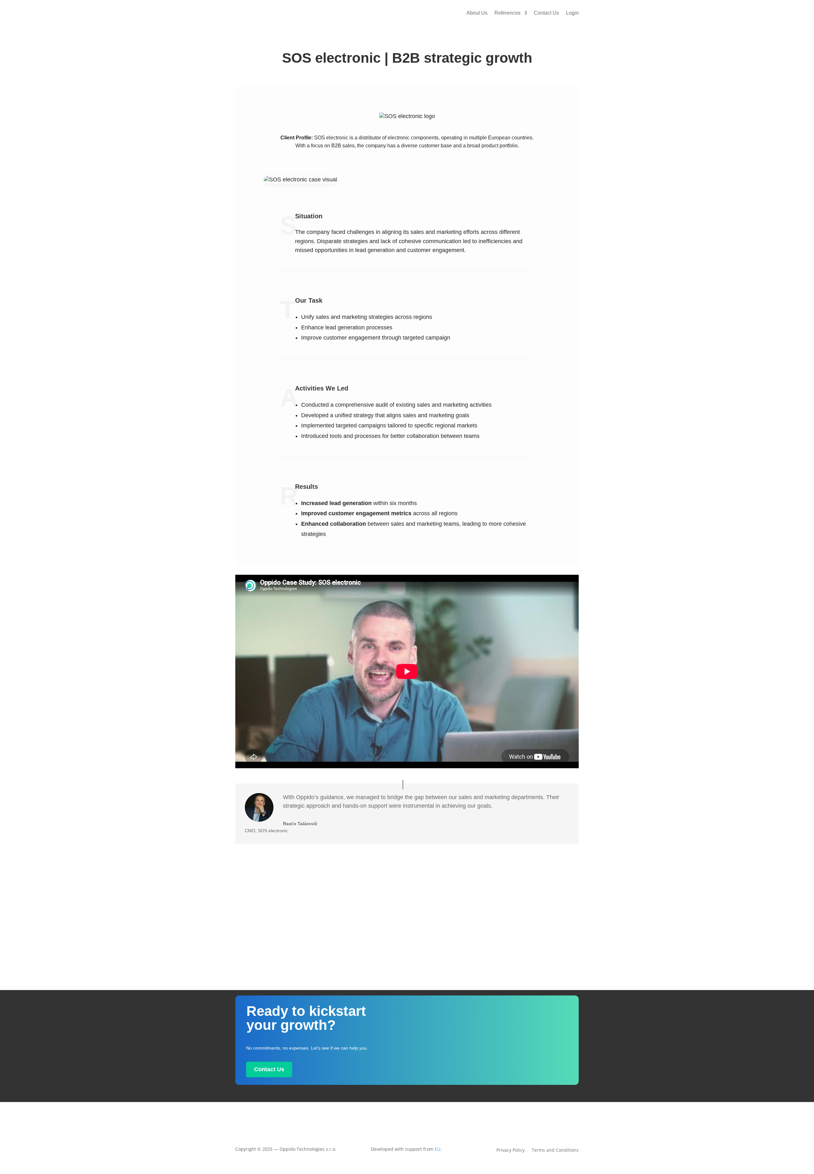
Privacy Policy (510, 1150)
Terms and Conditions (555, 1150)
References (507, 13)
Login (572, 13)
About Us (476, 13)
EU (437, 1149)
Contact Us (546, 13)
